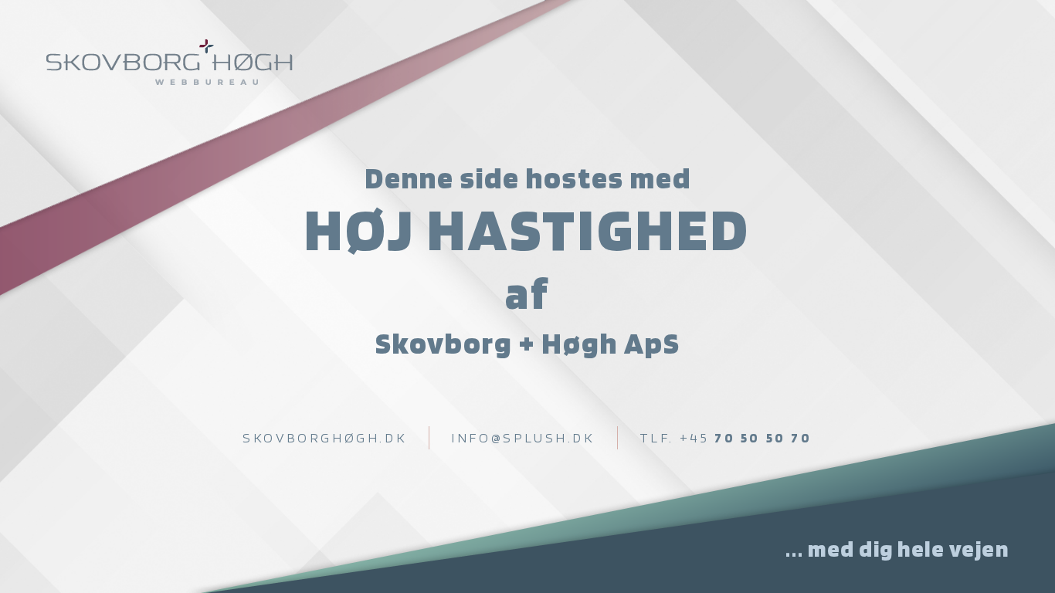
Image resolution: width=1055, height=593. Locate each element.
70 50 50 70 (725, 437)
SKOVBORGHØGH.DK (325, 437)
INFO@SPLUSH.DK (523, 437)
